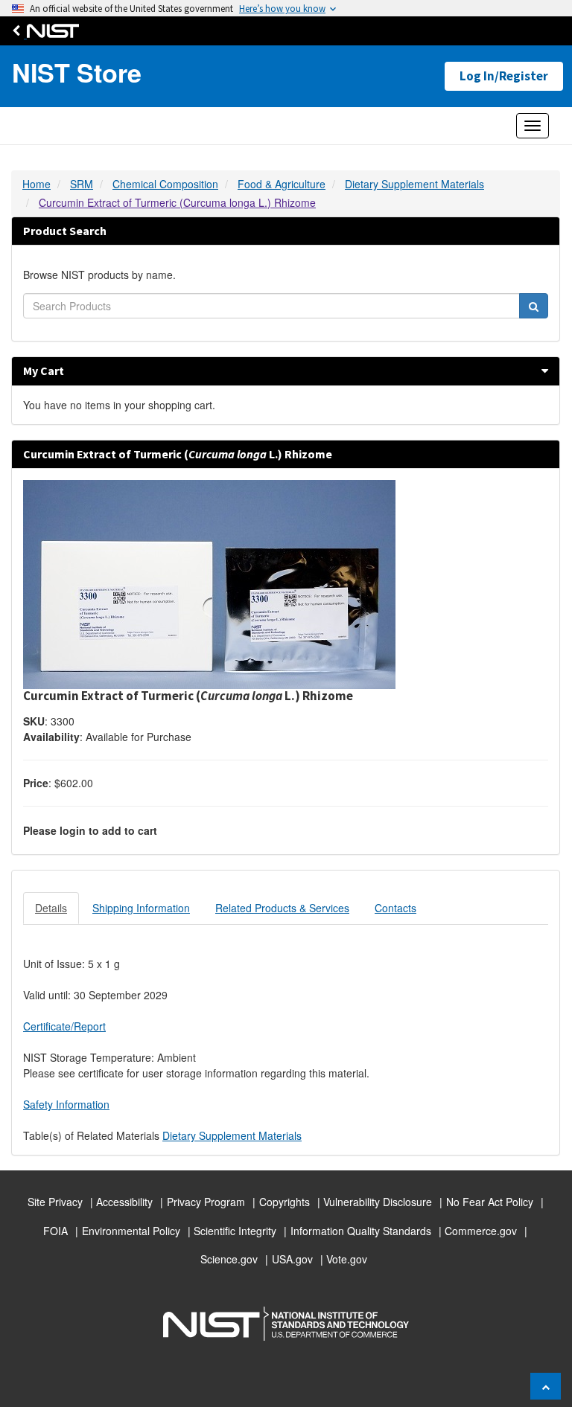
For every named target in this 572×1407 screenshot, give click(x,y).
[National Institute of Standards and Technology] (49, 30)
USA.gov (292, 1258)
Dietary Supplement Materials (414, 183)
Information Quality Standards (360, 1230)
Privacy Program (206, 1201)
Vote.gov (346, 1258)
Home (36, 183)
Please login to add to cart (90, 830)
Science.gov (229, 1258)
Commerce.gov (481, 1230)
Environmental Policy (131, 1230)
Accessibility (124, 1201)
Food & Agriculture (281, 183)
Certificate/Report (64, 1026)
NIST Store (77, 72)
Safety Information (66, 1104)
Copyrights (284, 1201)
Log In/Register (504, 76)
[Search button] (533, 305)
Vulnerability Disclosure (377, 1201)
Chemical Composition (165, 183)
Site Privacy (55, 1201)
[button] (544, 370)
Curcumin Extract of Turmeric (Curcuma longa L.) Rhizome (177, 202)
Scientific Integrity (235, 1230)
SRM (81, 183)
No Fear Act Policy (489, 1201)
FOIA (55, 1230)
